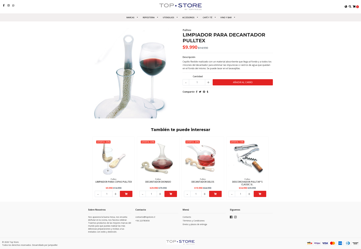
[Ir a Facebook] (3, 5)
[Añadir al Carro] (126, 194)
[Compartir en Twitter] (200, 91)
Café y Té (207, 17)
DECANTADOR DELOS (202, 181)
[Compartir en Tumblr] (207, 91)
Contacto (187, 217)
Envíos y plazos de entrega (195, 224)
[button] (346, 6)
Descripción (189, 57)
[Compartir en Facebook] (196, 91)
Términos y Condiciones (194, 220)
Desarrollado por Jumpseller (45, 245)
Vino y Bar (226, 17)
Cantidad (198, 76)
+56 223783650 (142, 220)
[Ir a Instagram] (8, 5)
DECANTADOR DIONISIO (158, 181)
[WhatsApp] (13, 5)
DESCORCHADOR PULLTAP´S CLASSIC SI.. (247, 183)
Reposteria (149, 17)
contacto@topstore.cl (145, 217)
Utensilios (168, 17)
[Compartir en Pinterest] (204, 91)
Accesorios (188, 17)
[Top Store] (180, 6)
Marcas (130, 17)
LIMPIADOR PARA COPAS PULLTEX (113, 181)
